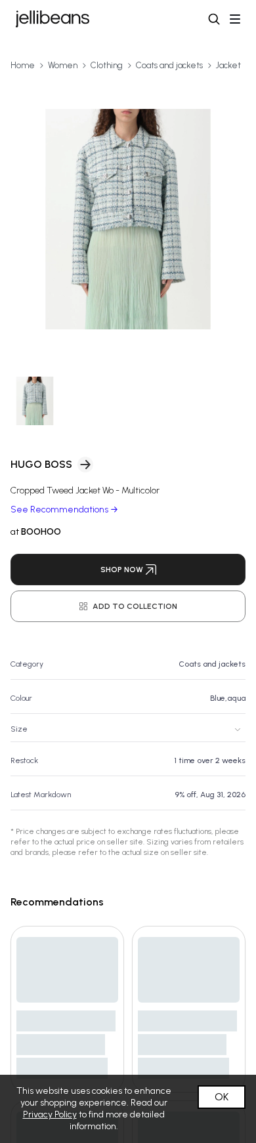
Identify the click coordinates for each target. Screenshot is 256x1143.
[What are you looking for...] (214, 19)
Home (23, 65)
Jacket (228, 65)
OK (221, 1097)
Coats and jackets (169, 65)
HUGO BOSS (41, 464)
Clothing (107, 65)
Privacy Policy (50, 1114)
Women (62, 65)
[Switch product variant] (35, 401)
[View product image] (128, 219)
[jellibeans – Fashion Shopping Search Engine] (52, 19)
